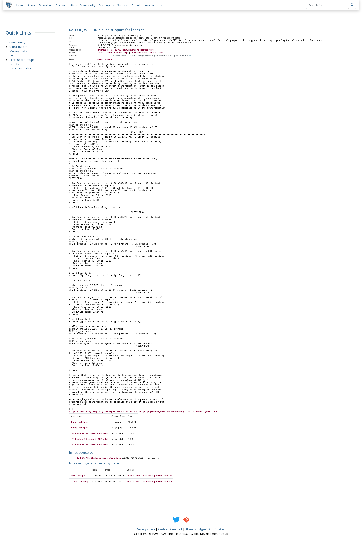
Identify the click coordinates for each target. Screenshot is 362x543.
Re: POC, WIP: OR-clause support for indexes (99, 458)
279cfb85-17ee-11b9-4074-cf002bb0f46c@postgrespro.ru (125, 50)
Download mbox (139, 52)
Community (87, 5)
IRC (11, 55)
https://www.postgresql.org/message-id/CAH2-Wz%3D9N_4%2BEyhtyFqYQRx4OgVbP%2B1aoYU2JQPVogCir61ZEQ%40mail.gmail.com (143, 411)
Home (20, 5)
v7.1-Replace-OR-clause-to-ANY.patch (89, 439)
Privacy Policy (145, 529)
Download (45, 5)
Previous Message (80, 481)
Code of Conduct (170, 529)
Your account (153, 5)
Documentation (66, 5)
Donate (137, 5)
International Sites (22, 68)
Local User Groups (22, 60)
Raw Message (121, 52)
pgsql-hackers (104, 59)
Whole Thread (104, 52)
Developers (106, 5)
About (32, 5)
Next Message (78, 475)
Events (14, 64)
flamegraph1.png (79, 422)
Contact (220, 529)
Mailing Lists (18, 51)
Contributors (18, 47)
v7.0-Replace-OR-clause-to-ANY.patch (89, 433)
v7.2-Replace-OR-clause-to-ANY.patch (89, 444)
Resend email (156, 52)
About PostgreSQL (198, 529)
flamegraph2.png (79, 427)
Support (123, 5)
